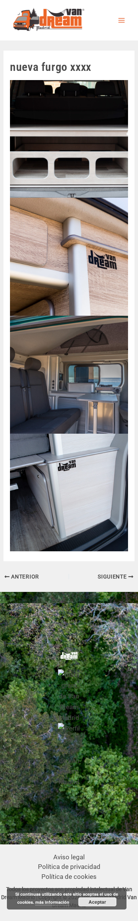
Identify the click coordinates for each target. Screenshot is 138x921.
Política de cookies (69, 876)
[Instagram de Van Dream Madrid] (69, 696)
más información (52, 902)
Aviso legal (69, 857)
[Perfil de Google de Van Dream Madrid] (69, 755)
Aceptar (97, 901)
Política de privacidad (69, 866)
